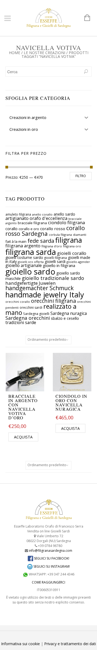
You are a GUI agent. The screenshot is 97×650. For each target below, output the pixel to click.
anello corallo (42, 214)
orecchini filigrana (53, 300)
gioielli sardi (55, 261)
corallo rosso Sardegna (45, 230)
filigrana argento (22, 246)
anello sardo (64, 214)
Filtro (80, 176)
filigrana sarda (30, 252)
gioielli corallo (71, 253)
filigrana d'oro (51, 246)
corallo (11, 228)
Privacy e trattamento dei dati (70, 643)
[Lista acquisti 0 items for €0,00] (84, 18)
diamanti (79, 235)
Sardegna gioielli (36, 313)
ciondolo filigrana (66, 222)
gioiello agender (78, 262)
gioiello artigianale (23, 265)
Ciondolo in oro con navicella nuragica (71, 402)
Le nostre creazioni (44, 52)
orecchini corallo (17, 302)
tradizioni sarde (20, 322)
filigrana (68, 240)
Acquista (23, 437)
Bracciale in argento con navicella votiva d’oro (23, 406)
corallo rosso (52, 228)
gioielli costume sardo (24, 257)
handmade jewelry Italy (44, 295)
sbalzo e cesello (65, 318)
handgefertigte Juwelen (30, 283)
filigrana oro (72, 246)
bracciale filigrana (32, 222)
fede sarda (40, 240)
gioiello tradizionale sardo (53, 278)
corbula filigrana (60, 235)
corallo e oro (29, 228)
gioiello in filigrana (59, 265)
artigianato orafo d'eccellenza (36, 218)
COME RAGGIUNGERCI (48, 582)
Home (14, 52)
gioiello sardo (30, 271)
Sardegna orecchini (27, 318)
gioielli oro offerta (31, 262)
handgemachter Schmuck (39, 288)
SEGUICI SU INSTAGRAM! (51, 566)
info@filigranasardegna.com (50, 550)
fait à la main (15, 241)
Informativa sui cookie (20, 643)
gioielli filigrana (55, 257)
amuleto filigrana (18, 214)
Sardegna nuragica (68, 313)
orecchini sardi (31, 307)
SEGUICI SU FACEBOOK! (51, 558)
